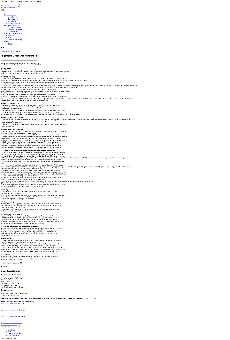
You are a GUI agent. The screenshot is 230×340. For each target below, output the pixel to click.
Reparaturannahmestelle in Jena (11, 323)
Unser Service (12, 17)
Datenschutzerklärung (15, 40)
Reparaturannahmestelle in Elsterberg (13, 310)
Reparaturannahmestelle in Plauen (12, 303)
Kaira (14, 338)
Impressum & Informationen (13, 33)
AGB (9, 38)
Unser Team (12, 21)
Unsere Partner (13, 31)
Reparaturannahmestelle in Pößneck (13, 316)
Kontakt (6, 42)
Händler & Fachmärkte (15, 29)
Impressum (11, 35)
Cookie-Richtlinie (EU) (15, 335)
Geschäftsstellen (13, 19)
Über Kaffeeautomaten (11, 25)
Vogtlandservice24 (10, 15)
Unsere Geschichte (14, 23)
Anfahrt (10, 44)
